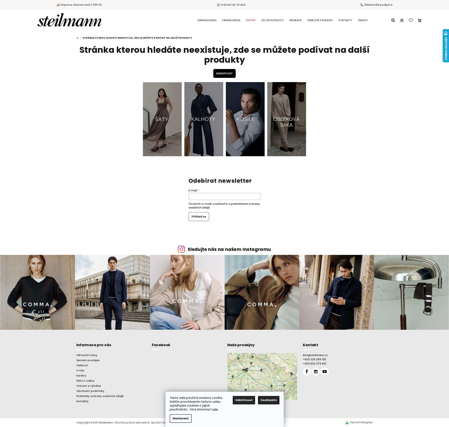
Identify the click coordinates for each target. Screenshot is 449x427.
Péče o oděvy (85, 381)
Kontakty (82, 401)
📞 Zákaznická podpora (376, 5)
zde (215, 409)
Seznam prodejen (88, 360)
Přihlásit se (199, 216)
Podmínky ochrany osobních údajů (100, 396)
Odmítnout (243, 400)
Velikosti (82, 365)
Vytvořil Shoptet (361, 422)
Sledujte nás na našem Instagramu (229, 249)
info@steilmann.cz (315, 355)
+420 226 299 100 (314, 359)
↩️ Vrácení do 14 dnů (231, 5)
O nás (80, 370)
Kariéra (81, 375)
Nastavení (181, 418)
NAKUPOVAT (224, 73)
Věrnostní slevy (86, 355)
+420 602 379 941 (314, 363)
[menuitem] (207, 20)
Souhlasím (269, 400)
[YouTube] (325, 372)
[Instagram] (316, 372)
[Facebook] (307, 372)
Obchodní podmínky (90, 391)
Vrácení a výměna (88, 386)
